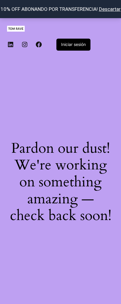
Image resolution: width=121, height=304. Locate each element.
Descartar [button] (110, 9)
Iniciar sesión (73, 44)
